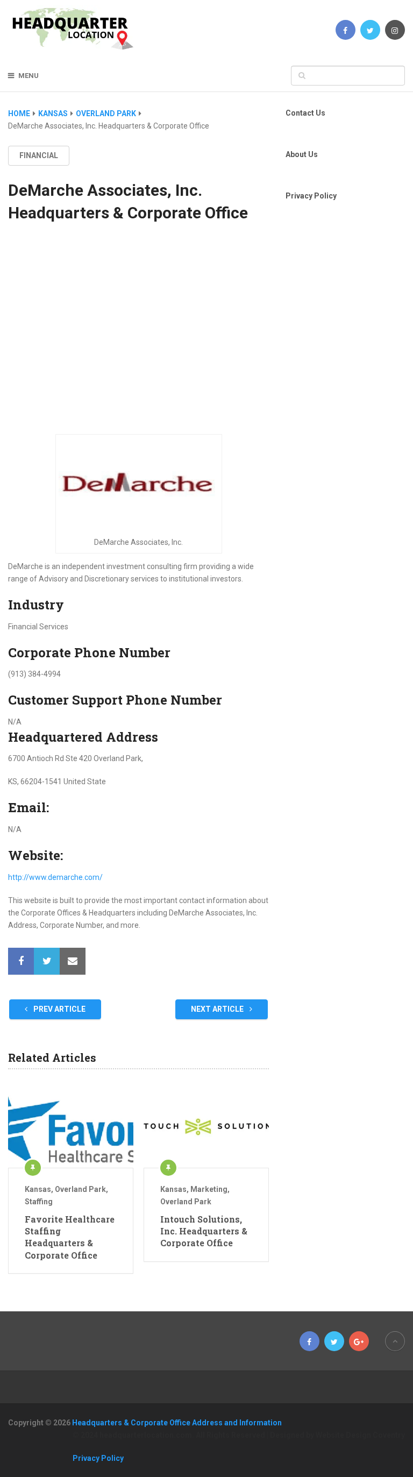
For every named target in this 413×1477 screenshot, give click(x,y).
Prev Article (59, 1009)
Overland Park (80, 1189)
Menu (28, 76)
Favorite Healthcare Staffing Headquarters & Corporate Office (70, 1237)
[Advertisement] (138, 338)
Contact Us (305, 113)
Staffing (39, 1201)
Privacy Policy (311, 195)
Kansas (38, 1189)
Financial (38, 155)
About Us (302, 154)
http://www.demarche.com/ (55, 877)
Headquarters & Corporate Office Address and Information (177, 1422)
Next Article (218, 1009)
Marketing (208, 1189)
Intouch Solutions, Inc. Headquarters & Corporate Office (203, 1231)
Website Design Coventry (360, 1435)
